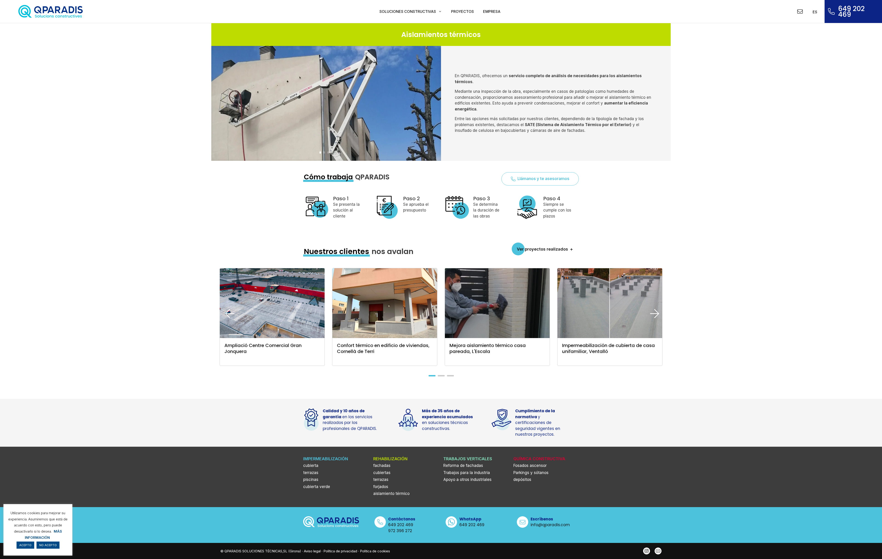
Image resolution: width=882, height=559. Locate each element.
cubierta (310, 465)
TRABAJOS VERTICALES (467, 458)
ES (814, 12)
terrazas (310, 472)
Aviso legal (312, 551)
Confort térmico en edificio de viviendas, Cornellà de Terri (383, 348)
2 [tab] (440, 377)
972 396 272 (400, 531)
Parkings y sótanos (530, 472)
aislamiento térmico (391, 493)
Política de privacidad (340, 551)
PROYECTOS (462, 11)
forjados (380, 486)
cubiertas (381, 472)
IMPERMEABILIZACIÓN (325, 458)
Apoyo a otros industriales (467, 479)
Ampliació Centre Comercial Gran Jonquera (263, 348)
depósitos (522, 479)
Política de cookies (375, 551)
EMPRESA (491, 11)
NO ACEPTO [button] (48, 545)
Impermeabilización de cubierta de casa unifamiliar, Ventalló (608, 348)
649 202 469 (851, 11)
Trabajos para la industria (466, 472)
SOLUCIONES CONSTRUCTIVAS (407, 11)
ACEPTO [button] (25, 545)
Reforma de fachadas (463, 465)
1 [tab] (431, 377)
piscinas (310, 479)
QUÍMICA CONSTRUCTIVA (539, 458)
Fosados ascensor (530, 465)
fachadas (381, 465)
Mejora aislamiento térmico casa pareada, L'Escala (487, 348)
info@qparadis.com (550, 525)
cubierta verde (316, 486)
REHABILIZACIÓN (390, 458)
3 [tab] (450, 377)
